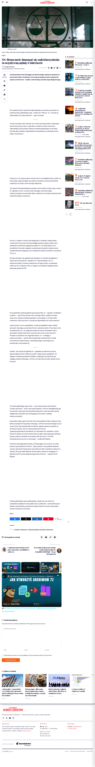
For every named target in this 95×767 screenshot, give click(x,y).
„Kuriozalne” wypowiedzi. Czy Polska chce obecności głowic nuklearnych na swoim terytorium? (12, 692)
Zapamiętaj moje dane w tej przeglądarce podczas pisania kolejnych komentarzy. (28, 655)
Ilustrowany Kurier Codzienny (82, 69)
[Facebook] (3, 718)
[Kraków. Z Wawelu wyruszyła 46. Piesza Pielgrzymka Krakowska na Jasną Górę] (69, 128)
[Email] (51, 67)
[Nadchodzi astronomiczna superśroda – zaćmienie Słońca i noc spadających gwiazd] (69, 110)
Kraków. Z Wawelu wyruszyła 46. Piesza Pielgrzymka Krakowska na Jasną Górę (83, 129)
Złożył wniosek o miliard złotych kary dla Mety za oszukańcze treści (57, 691)
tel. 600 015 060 (72, 728)
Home (3, 52)
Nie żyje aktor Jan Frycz (83, 204)
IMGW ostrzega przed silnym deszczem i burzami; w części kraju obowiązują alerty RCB (83, 146)
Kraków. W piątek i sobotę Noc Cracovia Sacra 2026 (83, 177)
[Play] (50, 567)
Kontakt (90, 751)
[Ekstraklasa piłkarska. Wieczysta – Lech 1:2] (69, 64)
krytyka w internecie (21, 530)
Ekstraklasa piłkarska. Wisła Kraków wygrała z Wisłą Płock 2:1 (84, 192)
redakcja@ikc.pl (26, 731)
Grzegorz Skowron (9, 66)
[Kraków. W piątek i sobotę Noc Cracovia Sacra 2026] (69, 177)
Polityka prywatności (77, 751)
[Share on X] (48, 67)
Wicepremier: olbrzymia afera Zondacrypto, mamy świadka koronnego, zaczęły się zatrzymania (35, 692)
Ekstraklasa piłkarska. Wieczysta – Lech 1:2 (83, 64)
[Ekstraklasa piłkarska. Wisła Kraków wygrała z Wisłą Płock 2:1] (69, 192)
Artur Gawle (85, 134)
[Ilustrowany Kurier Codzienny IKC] (47, 2)
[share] (57, 575)
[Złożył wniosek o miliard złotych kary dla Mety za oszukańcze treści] (59, 680)
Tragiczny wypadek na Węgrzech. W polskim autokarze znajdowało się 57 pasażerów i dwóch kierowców (83, 94)
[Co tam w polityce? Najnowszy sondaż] (82, 680)
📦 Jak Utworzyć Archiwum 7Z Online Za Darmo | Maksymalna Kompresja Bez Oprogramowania (31, 576)
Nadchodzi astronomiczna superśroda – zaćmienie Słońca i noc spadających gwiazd (83, 112)
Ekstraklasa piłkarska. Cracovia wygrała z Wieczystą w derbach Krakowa (84, 162)
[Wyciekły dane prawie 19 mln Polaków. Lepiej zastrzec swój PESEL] (69, 77)
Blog (8, 52)
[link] (5, 576)
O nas (67, 751)
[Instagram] (13, 718)
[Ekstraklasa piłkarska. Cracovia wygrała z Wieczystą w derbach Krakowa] (69, 161)
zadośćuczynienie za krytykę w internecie (40, 530)
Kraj (4, 55)
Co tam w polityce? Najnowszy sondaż (78, 690)
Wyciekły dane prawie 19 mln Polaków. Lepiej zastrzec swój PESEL (84, 77)
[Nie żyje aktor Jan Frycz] (69, 204)
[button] (3, 2)
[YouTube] (10, 718)
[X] (7, 718)
